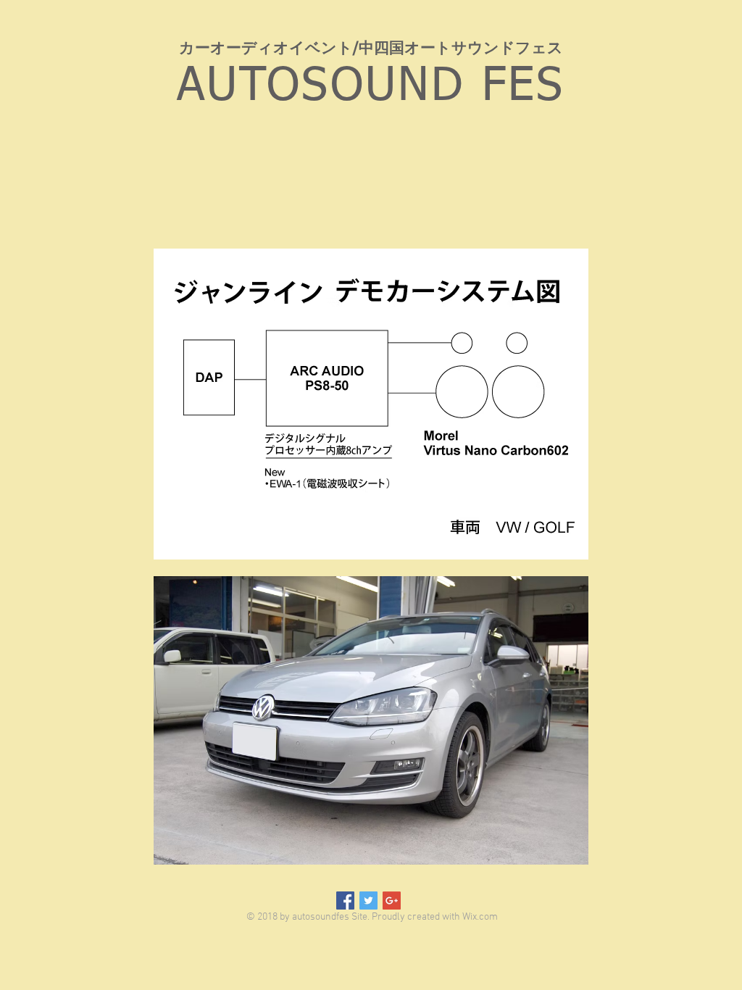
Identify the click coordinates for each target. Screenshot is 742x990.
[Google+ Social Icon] (392, 900)
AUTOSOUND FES (371, 87)
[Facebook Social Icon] (345, 900)
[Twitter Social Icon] (368, 900)
